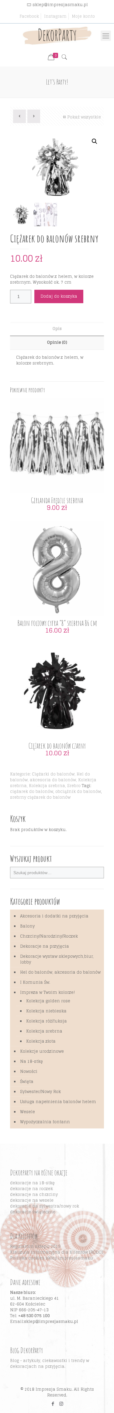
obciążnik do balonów (78, 791)
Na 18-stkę (31, 1061)
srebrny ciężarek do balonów (40, 797)
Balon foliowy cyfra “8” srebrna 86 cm (57, 623)
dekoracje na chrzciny (34, 1194)
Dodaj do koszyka (58, 296)
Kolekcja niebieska (46, 1011)
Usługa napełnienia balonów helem (58, 1101)
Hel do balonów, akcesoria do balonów (50, 777)
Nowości (28, 1071)
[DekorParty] (57, 36)
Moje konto (83, 16)
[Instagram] (61, 1404)
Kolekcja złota (41, 1041)
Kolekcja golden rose (48, 1000)
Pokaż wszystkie (84, 117)
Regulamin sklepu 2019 (35, 1246)
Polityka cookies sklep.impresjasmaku (51, 1258)
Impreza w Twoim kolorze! (47, 992)
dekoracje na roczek (31, 1188)
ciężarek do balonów (31, 791)
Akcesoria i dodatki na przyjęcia (54, 916)
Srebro (74, 785)
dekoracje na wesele (32, 1200)
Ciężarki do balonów (53, 774)
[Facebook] (53, 1404)
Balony (27, 926)
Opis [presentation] (57, 328)
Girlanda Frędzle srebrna (57, 500)
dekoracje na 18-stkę (32, 1182)
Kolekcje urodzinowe (42, 1051)
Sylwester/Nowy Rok (40, 1091)
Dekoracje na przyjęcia (44, 946)
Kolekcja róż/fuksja (46, 1021)
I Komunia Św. (35, 982)
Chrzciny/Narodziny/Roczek (49, 936)
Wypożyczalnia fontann (45, 1121)
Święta (26, 1081)
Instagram (55, 16)
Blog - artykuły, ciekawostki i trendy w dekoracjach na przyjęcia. (49, 1363)
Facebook (29, 16)
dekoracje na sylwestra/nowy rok (44, 1206)
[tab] (57, 329)
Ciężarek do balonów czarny (57, 745)
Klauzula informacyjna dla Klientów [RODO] (56, 1252)
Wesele (27, 1111)
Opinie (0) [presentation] (57, 342)
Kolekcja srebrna (47, 785)
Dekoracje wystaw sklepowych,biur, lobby (57, 959)
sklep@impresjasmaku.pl (60, 4)
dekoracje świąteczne (32, 1211)
